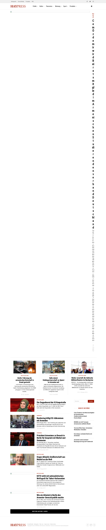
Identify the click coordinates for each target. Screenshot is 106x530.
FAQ (33, 1)
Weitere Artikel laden (39, 511)
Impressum (46, 524)
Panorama (49, 6)
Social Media (21, 1)
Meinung (57, 6)
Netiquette (13, 1)
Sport (65, 6)
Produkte (28, 1)
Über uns (41, 524)
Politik (34, 6)
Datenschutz (53, 524)
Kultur (41, 6)
